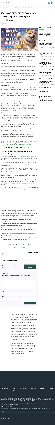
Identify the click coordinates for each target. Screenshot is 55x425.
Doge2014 (15, 87)
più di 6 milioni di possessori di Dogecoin (25, 156)
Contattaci (50, 388)
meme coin (35, 252)
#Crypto (13, 144)
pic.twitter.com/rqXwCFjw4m (23, 144)
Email (3, 296)
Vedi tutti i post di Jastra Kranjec (18, 355)
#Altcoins (8, 144)
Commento (4, 279)
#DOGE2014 (9, 143)
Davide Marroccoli (44, 37)
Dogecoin (31, 89)
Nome (3, 291)
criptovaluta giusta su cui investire (14, 53)
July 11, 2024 (26, 147)
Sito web (21, 296)
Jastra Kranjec (9, 20)
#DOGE (26, 143)
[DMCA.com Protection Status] (44, 418)
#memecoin (31, 143)
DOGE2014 (30, 252)
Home (2, 7)
